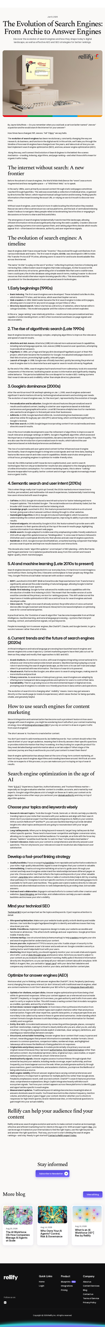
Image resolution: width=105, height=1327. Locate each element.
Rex (90, 1127)
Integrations (67, 1285)
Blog (85, 1290)
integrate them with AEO (82, 987)
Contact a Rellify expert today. (62, 1135)
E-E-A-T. (17, 786)
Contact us (88, 1294)
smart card (51, 963)
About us (87, 1281)
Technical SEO (14, 912)
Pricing (64, 1290)
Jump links (23, 877)
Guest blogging (27, 894)
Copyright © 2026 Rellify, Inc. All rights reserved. (52, 1315)
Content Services (91, 1285)
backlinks (50, 862)
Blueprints (66, 1281)
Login (41, 1285)
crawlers (74, 937)
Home (42, 1281)
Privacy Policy (89, 1302)
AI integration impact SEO (37, 725)
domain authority (66, 795)
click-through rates (37, 955)
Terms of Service (91, 1298)
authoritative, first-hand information (67, 1050)
